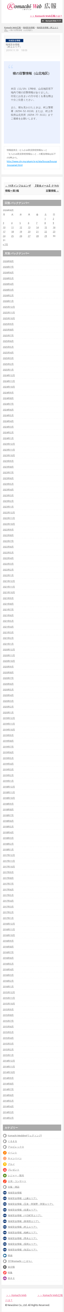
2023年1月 (8, 506)
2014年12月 (9, 1060)
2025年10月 (9, 318)
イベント (12, 1152)
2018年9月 (8, 804)
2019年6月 (8, 752)
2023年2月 (8, 501)
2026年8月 (8, 261)
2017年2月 (8, 912)
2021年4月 (8, 626)
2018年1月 (8, 849)
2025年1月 (8, 369)
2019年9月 (8, 735)
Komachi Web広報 (12, 27)
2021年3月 (8, 632)
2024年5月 (8, 415)
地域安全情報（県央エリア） (23, 1238)
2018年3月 (8, 838)
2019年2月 (8, 775)
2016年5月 (8, 963)
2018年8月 (8, 809)
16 (54, 227)
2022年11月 (9, 518)
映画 (10, 1255)
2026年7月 (8, 267)
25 (12, 236)
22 (45, 231)
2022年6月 (8, 546)
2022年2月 (8, 569)
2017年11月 (9, 861)
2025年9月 (8, 324)
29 (45, 236)
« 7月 (5, 244)
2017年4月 (8, 901)
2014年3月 (8, 1112)
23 (54, 231)
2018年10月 (9, 798)
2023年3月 (8, 495)
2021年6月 (8, 615)
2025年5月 (8, 347)
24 (4, 236)
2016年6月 (8, 958)
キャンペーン (15, 1158)
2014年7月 (8, 1089)
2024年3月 (8, 427)
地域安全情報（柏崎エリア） (23, 1232)
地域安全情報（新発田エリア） (24, 1221)
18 (12, 231)
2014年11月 (9, 1066)
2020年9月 (8, 666)
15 (45, 227)
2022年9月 (8, 529)
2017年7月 (8, 883)
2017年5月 (8, 895)
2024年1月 (8, 438)
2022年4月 (8, 558)
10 (4, 227)
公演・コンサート (17, 1181)
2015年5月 (8, 1032)
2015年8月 (8, 1015)
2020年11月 (9, 655)
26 (21, 236)
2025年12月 (9, 307)
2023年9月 (8, 461)
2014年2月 (8, 1118)
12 (21, 227)
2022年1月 (8, 575)
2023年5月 (8, 484)
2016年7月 (8, 952)
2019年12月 (9, 718)
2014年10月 (9, 1072)
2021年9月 (8, 598)
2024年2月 (8, 432)
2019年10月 (9, 729)
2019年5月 (8, 758)
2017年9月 (8, 872)
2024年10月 (9, 386)
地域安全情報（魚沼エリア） (23, 1249)
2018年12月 (9, 786)
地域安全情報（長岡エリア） (23, 1244)
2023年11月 (9, 449)
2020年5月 (8, 689)
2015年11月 (9, 998)
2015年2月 (8, 1049)
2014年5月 (8, 1101)
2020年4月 (8, 695)
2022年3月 (8, 564)
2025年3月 (8, 358)
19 (21, 231)
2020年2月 (8, 706)
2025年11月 (9, 312)
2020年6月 (8, 684)
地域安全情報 (29, 27)
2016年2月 (8, 981)
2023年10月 (9, 455)
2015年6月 (8, 1026)
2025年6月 (8, 341)
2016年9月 (8, 941)
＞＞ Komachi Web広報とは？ (46, 16)
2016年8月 (8, 946)
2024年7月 (8, 404)
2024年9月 (8, 392)
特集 (10, 1272)
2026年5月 (8, 278)
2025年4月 (8, 352)
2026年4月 (8, 284)
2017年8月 (8, 878)
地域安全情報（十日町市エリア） (25, 1215)
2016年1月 (8, 986)
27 (29, 236)
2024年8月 (8, 398)
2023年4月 (8, 489)
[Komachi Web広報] (32, 10)
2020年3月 (8, 701)
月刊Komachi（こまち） (20, 1261)
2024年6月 (8, 409)
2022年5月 (8, 552)
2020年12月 (9, 649)
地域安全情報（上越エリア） (23, 1198)
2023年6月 (8, 478)
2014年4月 (8, 1106)
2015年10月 (9, 1003)
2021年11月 (9, 586)
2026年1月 (8, 301)
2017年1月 (8, 918)
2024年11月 (9, 381)
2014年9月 (8, 1078)
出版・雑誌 (13, 1187)
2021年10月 (9, 592)
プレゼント (13, 1169)
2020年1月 (8, 712)
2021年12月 (9, 581)
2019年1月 (8, 781)
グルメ (11, 1164)
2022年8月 (8, 535)
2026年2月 (8, 295)
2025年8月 (8, 329)
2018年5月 (8, 826)
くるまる (12, 1141)
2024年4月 (8, 421)
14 (37, 227)
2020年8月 (8, 672)
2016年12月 (9, 923)
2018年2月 (8, 844)
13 (29, 227)
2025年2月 (8, 364)
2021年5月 (8, 621)
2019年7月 (8, 746)
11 (12, 227)
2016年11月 (9, 929)
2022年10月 (9, 524)
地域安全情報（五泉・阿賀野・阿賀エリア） (31, 1204)
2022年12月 (9, 512)
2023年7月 (8, 472)
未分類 (11, 1267)
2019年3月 (8, 769)
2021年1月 (8, 644)
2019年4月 (8, 764)
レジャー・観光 (16, 1175)
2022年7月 (8, 541)
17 (4, 231)
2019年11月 (9, 723)
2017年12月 (9, 855)
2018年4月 (8, 832)
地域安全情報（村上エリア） (23, 1227)
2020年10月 (9, 661)
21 (37, 231)
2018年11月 (9, 792)
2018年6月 (8, 821)
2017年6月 (8, 889)
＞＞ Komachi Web (16, 1295)
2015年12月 (9, 992)
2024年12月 (9, 375)
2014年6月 (8, 1095)
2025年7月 (8, 335)
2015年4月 (8, 1038)
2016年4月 (8, 969)
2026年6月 (8, 272)
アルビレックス (16, 1147)
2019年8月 (8, 741)
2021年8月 (8, 604)
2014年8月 (8, 1083)
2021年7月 (8, 609)
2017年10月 (9, 866)
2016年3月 (8, 975)
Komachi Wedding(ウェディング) (25, 1135)
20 (29, 231)
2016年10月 (9, 935)
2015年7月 (8, 1021)
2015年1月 (8, 1055)
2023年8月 (8, 467)
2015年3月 (8, 1043)
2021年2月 (8, 638)
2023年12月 (9, 444)
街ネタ (11, 1278)
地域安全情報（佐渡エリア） (23, 1209)
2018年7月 (8, 815)
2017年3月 (8, 906)
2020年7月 (8, 678)
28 (37, 236)
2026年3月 (8, 289)
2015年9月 (8, 1009)
